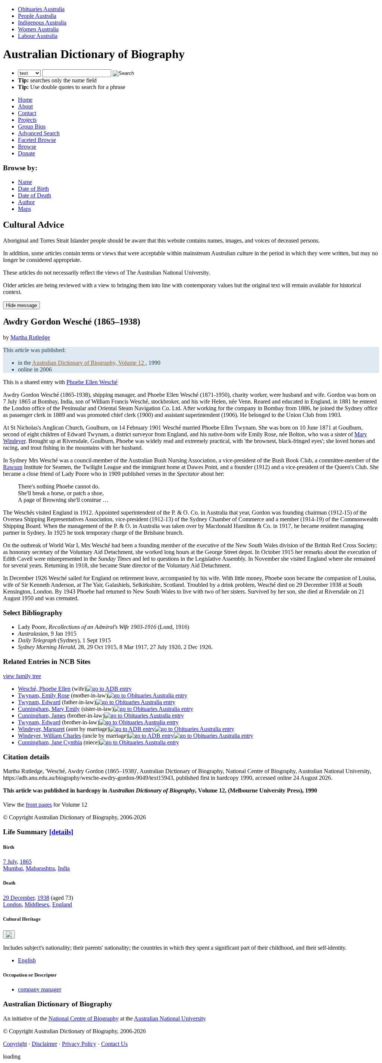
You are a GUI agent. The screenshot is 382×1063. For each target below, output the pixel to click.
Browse (27, 146)
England (62, 904)
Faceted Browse (37, 140)
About (25, 106)
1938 (43, 898)
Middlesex (37, 904)
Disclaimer (44, 1044)
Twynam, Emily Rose (43, 695)
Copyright (15, 1044)
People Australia (37, 16)
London (12, 904)
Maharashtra (40, 868)
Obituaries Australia (41, 9)
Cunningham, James (42, 715)
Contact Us (114, 1044)
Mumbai (13, 868)
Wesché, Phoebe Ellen (44, 689)
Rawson (12, 467)
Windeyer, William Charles (49, 736)
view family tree (22, 676)
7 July (10, 861)
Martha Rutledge (30, 337)
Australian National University (170, 1018)
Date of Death (34, 195)
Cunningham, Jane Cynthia (50, 742)
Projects (27, 120)
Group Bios (32, 126)
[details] (61, 832)
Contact (27, 113)
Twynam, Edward (39, 702)
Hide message (21, 305)
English (27, 960)
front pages (39, 804)
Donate (26, 153)
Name (25, 182)
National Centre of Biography (83, 1018)
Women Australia (38, 29)
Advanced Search (39, 133)
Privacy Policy (79, 1044)
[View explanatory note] (9, 934)
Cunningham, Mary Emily (49, 709)
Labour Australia (37, 36)
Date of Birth (33, 189)
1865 (26, 861)
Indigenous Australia (42, 22)
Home (25, 100)
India (64, 868)
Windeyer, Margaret (41, 729)
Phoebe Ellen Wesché (92, 382)
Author (26, 202)
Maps (24, 209)
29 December (18, 898)
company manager (39, 989)
